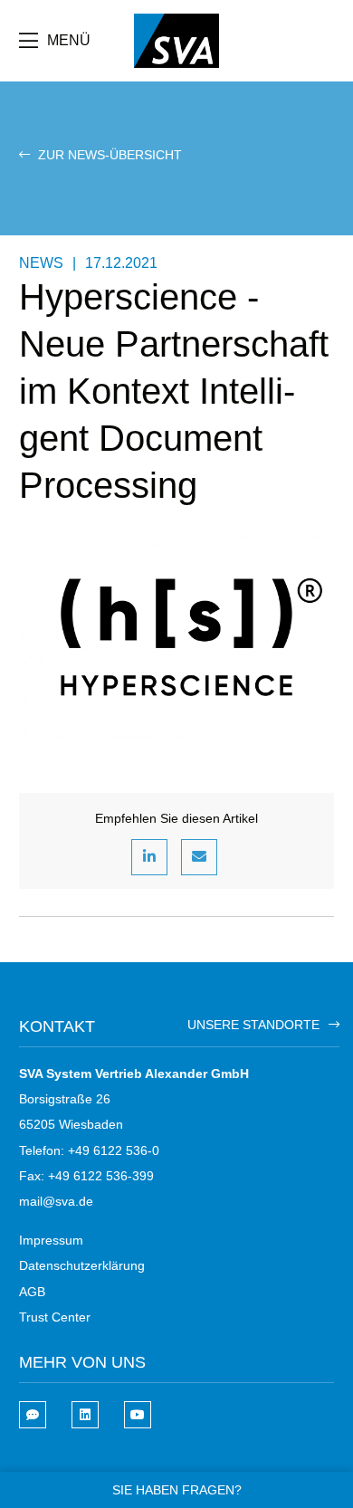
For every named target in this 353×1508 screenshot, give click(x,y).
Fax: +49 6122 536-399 (86, 1176)
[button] (149, 857)
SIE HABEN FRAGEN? (177, 1490)
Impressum (51, 1240)
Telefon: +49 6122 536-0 (89, 1150)
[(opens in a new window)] (85, 1414)
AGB (32, 1291)
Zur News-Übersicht (108, 155)
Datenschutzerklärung (82, 1265)
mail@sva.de (56, 1201)
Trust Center (55, 1317)
